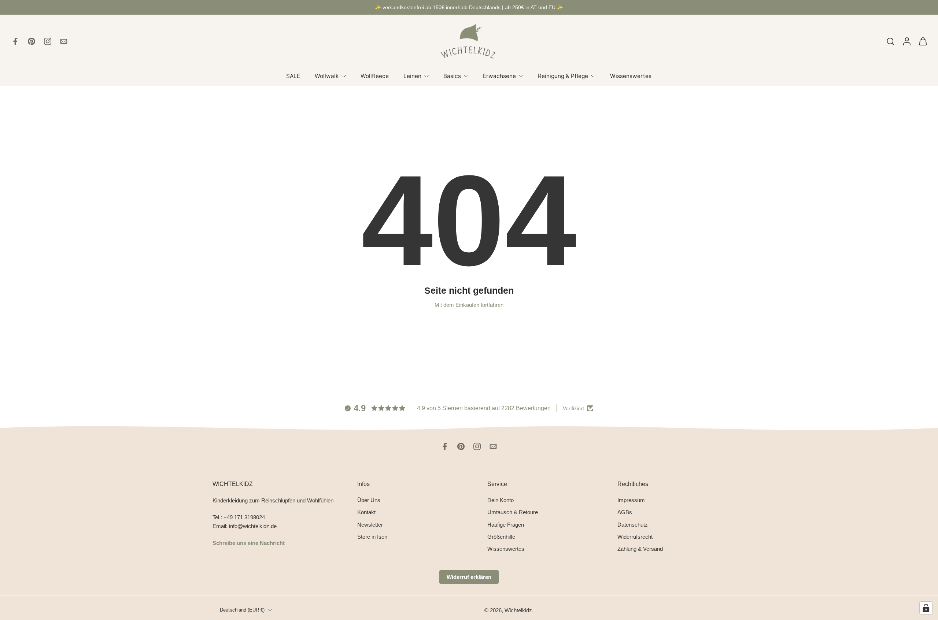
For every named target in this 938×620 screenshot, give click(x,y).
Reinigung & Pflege (563, 76)
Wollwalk (327, 76)
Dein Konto (500, 500)
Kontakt (366, 512)
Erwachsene (499, 76)
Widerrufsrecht (635, 537)
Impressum (631, 500)
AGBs (624, 512)
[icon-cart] (923, 41)
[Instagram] (48, 41)
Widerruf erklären (469, 577)
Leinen (412, 76)
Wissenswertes (630, 76)
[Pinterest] (31, 41)
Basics (452, 76)
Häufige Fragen (505, 524)
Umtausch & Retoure (512, 512)
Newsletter (370, 524)
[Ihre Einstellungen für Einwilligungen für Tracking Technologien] (926, 608)
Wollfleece (375, 76)
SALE (293, 76)
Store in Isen (372, 537)
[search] (890, 41)
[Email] (64, 41)
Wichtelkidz (518, 610)
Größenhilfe (501, 537)
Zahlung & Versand (640, 549)
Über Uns (368, 500)
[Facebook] (15, 41)
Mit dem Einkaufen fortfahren (469, 305)
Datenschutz (632, 524)
